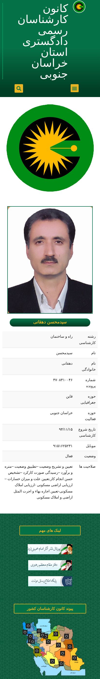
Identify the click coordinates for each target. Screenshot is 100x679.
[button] (75, 88)
